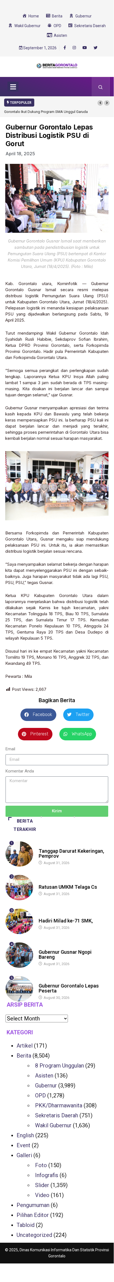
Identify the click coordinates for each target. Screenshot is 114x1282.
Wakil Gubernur (53, 1125)
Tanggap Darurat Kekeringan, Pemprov (71, 853)
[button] (100, 103)
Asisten (44, 1075)
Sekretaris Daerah (56, 1115)
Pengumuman (33, 1205)
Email (10, 748)
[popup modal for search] (101, 86)
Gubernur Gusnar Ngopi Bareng (65, 954)
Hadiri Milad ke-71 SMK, (66, 921)
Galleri (24, 1155)
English (25, 1135)
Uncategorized (34, 1235)
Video (42, 1195)
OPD (40, 1095)
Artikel (25, 1045)
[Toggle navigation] (13, 87)
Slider (42, 1185)
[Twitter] (95, 48)
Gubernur (46, 1085)
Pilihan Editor (33, 1215)
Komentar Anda (20, 771)
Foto (41, 1165)
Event (23, 1145)
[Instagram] (74, 48)
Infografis (46, 1175)
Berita (44, 845)
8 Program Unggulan (59, 1065)
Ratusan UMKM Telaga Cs (68, 887)
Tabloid (26, 1225)
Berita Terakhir (25, 825)
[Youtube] (85, 48)
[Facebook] (64, 48)
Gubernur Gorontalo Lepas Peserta (69, 988)
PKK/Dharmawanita (58, 1105)
